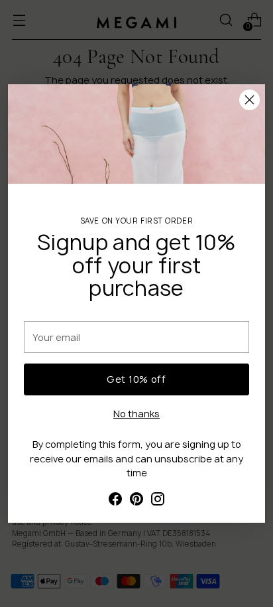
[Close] (249, 100)
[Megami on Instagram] (158, 500)
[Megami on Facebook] (115, 500)
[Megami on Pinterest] (136, 500)
